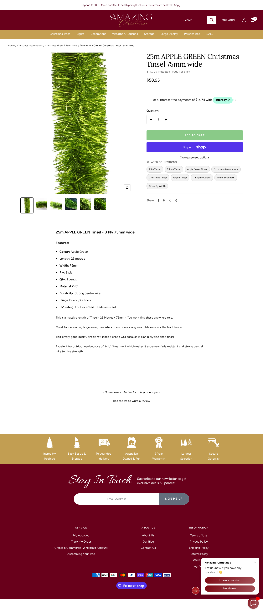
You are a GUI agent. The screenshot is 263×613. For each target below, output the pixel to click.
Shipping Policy (199, 547)
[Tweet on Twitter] (169, 200)
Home (11, 45)
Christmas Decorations (30, 45)
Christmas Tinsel (54, 45)
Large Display (169, 34)
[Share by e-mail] (176, 200)
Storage (149, 34)
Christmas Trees (60, 34)
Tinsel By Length (226, 177)
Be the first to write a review (131, 401)
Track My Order (81, 541)
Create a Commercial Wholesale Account (81, 547)
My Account (81, 535)
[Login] (244, 20)
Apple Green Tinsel (197, 169)
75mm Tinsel (174, 169)
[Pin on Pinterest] (164, 200)
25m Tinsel (71, 45)
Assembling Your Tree (81, 554)
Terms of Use (198, 535)
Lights (80, 34)
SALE (209, 34)
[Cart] (252, 20)
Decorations (98, 34)
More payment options (194, 157)
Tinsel (93, 317)
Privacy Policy (199, 541)
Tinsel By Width (157, 186)
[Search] (211, 20)
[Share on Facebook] (158, 200)
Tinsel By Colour (201, 177)
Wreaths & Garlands (125, 34)
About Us (148, 535)
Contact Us (148, 547)
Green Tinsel (180, 177)
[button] (131, 400)
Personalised (192, 34)
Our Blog (148, 541)
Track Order (227, 20)
